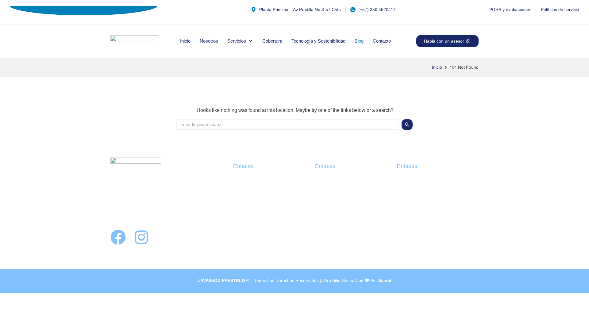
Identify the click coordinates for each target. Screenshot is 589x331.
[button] (240, 41)
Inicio (437, 67)
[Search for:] (287, 124)
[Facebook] (118, 237)
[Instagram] (141, 237)
